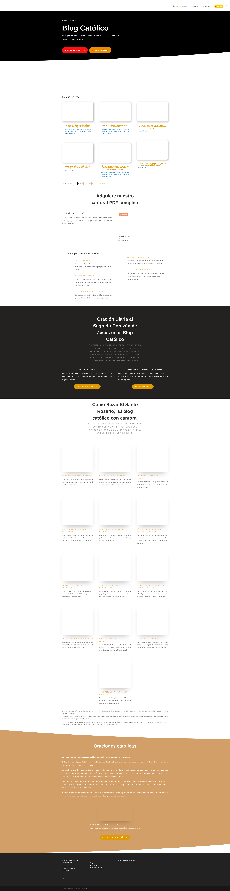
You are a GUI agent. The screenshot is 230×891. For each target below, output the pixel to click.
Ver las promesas (143, 386)
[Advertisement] (115, 74)
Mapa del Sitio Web (96, 867)
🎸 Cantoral (218, 6)
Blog (91, 863)
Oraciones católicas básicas (104, 824)
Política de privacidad (68, 868)
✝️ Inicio (175, 6)
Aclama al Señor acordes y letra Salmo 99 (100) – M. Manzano (78, 126)
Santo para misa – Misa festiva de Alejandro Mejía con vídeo (78, 167)
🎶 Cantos (195, 6)
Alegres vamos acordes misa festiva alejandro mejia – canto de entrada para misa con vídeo (115, 167)
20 (92, 183)
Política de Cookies (67, 866)
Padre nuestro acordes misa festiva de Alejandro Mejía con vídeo (152, 164)
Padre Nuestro (142, 168)
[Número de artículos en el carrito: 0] (63, 878)
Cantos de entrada (69, 134)
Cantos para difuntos (138, 257)
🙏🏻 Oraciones (184, 6)
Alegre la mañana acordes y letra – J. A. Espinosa (115, 126)
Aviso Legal (65, 870)
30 (95, 183)
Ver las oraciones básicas (115, 837)
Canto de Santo (68, 170)
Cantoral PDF (94, 865)
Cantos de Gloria (143, 131)
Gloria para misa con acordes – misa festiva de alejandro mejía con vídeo (152, 126)
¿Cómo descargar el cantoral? (126, 860)
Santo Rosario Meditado (148, 638)
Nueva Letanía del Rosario (112, 476)
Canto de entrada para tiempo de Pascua (77, 129)
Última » (104, 183)
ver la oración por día (87, 386)
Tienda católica (100, 50)
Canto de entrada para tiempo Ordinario (77, 131)
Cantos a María (82, 260)
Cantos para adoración (138, 270)
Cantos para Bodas (84, 276)
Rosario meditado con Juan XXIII (77, 638)
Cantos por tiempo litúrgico (89, 291)
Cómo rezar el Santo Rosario (76, 476)
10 (90, 183)
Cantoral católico (75, 50)
